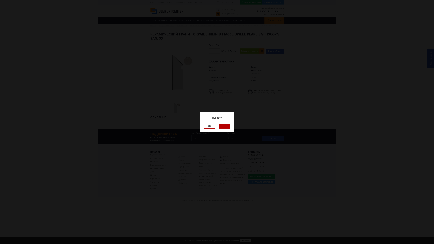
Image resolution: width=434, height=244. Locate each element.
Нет (224, 126)
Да (209, 126)
